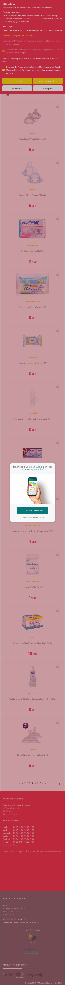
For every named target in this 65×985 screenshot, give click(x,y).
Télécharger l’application (32, 510)
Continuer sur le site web (32, 517)
